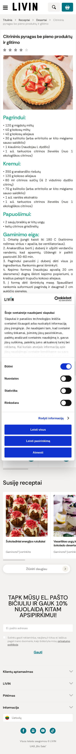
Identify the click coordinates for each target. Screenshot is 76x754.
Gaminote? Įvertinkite (18, 552)
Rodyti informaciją (51, 418)
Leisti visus (38, 429)
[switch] (66, 378)
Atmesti (38, 452)
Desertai (41, 20)
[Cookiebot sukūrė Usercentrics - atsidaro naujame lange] (55, 298)
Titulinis (7, 20)
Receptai (24, 20)
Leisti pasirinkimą (38, 441)
